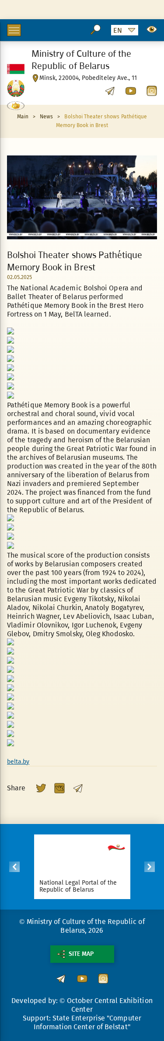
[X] (41, 788)
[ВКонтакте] (59, 788)
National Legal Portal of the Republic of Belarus (78, 886)
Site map (81, 954)
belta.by (18, 761)
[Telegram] (78, 788)
